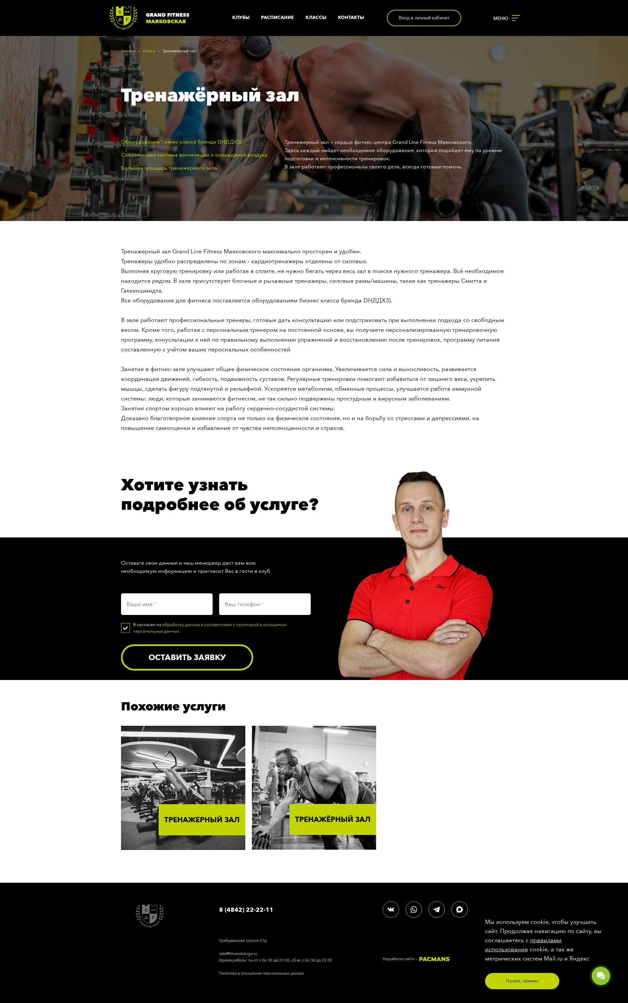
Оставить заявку (187, 657)
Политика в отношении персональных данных (261, 973)
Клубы (241, 17)
